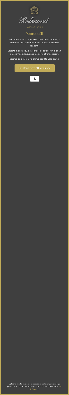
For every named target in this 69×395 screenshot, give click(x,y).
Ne (34, 78)
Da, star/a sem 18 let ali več (34, 68)
